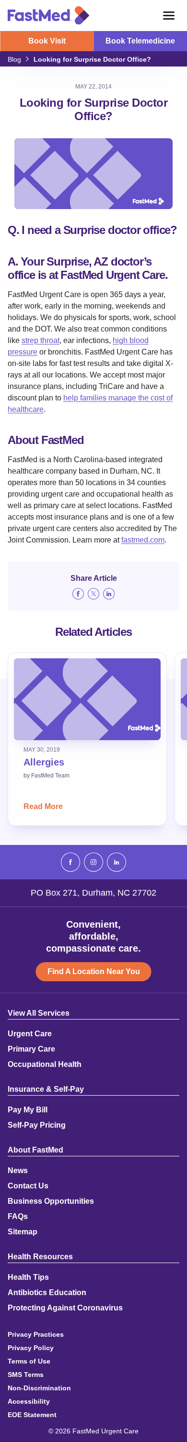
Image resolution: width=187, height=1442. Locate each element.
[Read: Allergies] (87, 699)
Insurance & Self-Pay (46, 1089)
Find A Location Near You (93, 971)
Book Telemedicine (140, 41)
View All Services (39, 1013)
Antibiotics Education (47, 1293)
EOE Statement (32, 1414)
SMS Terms (26, 1374)
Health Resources (40, 1257)
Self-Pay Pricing (37, 1125)
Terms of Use (29, 1361)
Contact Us (28, 1186)
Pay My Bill (27, 1110)
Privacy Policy (31, 1347)
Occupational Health (45, 1064)
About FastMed (35, 1150)
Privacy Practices (36, 1334)
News (18, 1171)
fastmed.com (142, 540)
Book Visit (47, 41)
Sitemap (22, 1232)
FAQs (18, 1216)
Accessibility (29, 1401)
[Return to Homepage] (48, 15)
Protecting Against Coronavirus (65, 1308)
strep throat (40, 340)
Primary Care (31, 1049)
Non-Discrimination (39, 1388)
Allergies (43, 762)
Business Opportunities (51, 1201)
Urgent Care (30, 1034)
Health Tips (28, 1277)
